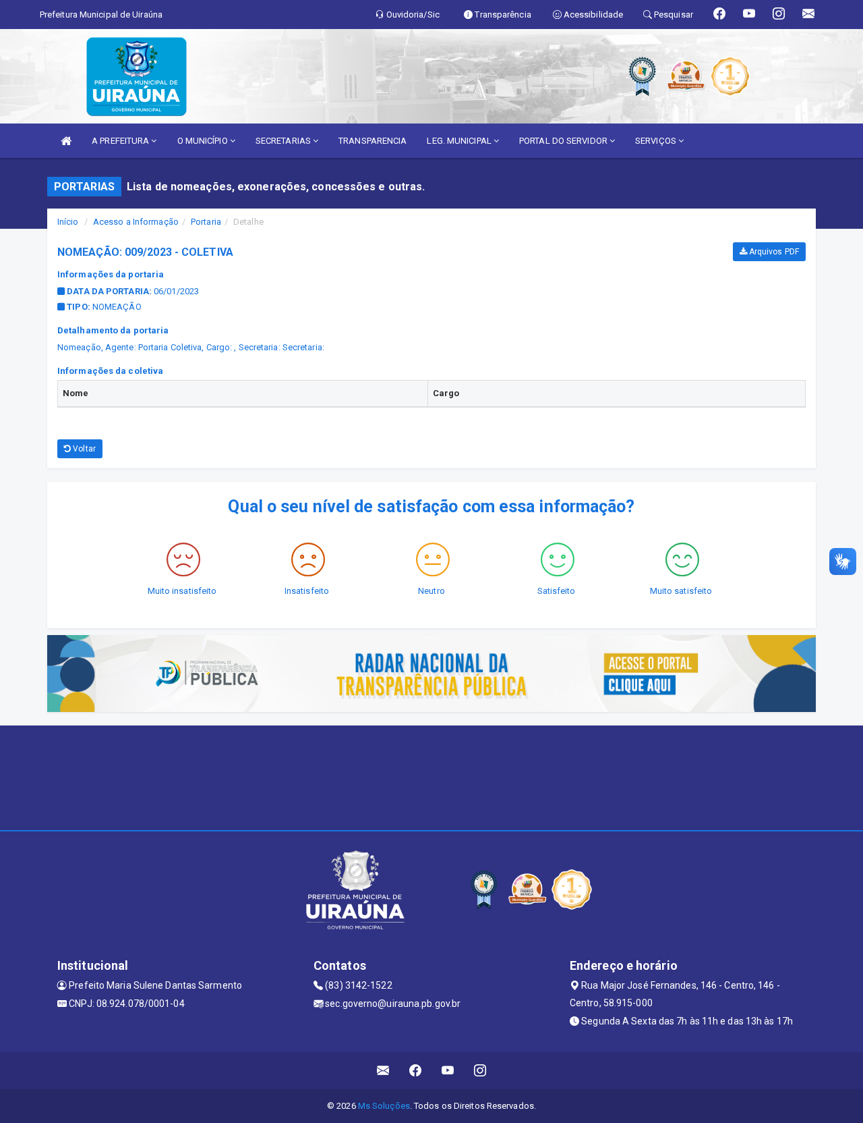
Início (68, 222)
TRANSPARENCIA (372, 141)
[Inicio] (66, 141)
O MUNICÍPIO (203, 141)
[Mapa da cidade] (431, 776)
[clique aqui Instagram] (480, 1071)
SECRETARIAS (284, 141)
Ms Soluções (384, 1106)
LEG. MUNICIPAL (460, 141)
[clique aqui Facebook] (415, 1071)
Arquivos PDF (773, 251)
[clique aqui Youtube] (448, 1071)
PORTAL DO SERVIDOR (564, 141)
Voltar (83, 449)
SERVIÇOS (656, 141)
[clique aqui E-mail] (383, 1071)
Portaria (206, 222)
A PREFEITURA (121, 141)
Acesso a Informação (136, 222)
